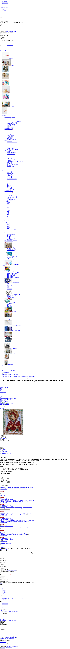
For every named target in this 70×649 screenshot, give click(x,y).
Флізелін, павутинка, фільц (16, 325)
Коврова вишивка (8, 150)
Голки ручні (9, 296)
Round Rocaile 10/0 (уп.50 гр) (12, 196)
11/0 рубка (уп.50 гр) (10, 175)
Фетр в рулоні (9, 237)
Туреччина (8, 144)
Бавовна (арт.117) (10, 157)
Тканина (6, 132)
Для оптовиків (8, 453)
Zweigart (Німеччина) (10, 135)
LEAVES (8, 210)
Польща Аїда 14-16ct (10, 138)
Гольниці (8, 283)
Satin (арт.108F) (9, 162)
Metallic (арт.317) (9, 158)
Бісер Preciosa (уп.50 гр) (9, 171)
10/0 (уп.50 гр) (9, 172)
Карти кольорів (7, 169)
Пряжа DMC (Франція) (11, 248)
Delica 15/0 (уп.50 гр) (10, 194)
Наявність (2, 406)
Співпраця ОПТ (5, 2)
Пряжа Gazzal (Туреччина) (11, 249)
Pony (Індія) (9, 304)
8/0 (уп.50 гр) (9, 185)
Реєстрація (4, 10)
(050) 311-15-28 (10, 45)
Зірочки (8, 208)
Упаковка (8, 230)
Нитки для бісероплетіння (9, 220)
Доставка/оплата (5, 3)
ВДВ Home (12, 106)
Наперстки (8, 286)
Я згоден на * (9, 637)
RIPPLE (8, 214)
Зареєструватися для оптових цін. (8, 596)
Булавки (8, 287)
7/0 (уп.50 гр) (9, 184)
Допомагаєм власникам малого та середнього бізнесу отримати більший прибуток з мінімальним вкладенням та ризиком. (23, 597)
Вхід (3, 9)
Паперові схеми (7, 151)
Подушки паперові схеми (11, 153)
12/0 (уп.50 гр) (9, 176)
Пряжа (13, 247)
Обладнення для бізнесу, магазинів (11, 240)
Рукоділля (4, 589)
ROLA (8, 207)
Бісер (10, 79)
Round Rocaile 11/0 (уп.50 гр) (12, 197)
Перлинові (8, 202)
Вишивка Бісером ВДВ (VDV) (10, 117)
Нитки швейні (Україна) (11, 275)
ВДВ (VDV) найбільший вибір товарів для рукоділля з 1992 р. (13, 598)
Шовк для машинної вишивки (12, 273)
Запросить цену (9, 647)
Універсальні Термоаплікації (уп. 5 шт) (13, 318)
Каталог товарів (3, 49)
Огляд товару (2, 399)
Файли (1, 407)
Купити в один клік (11, 638)
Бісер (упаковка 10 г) (10, 188)
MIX (7, 216)
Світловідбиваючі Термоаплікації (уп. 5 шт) (14, 317)
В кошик (1, 491)
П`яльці (6, 140)
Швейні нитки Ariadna (10, 271)
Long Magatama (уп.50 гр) (11, 199)
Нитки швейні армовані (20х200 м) (13, 277)
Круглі (8, 224)
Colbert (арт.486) (9, 163)
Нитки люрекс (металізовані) (12, 274)
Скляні (8, 203)
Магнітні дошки (9, 285)
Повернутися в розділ (4, 398)
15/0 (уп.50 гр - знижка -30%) (12, 179)
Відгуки (1, 405)
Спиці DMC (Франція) (10, 259)
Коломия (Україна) (10, 137)
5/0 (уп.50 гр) (9, 182)
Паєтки (6, 222)
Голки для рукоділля (10, 297)
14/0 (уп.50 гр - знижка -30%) (12, 178)
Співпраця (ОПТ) (3, 549)
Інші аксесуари (9, 289)
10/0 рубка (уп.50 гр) (10, 173)
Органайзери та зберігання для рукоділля (12, 229)
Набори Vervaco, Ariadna (11, 127)
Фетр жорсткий (9, 235)
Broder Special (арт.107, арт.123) (12, 164)
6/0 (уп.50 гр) (9, 183)
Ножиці (13, 302)
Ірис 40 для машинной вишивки (12, 131)
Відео (1, 408)
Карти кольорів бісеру (10, 189)
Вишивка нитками (8, 120)
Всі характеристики (3, 438)
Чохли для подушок (13, 348)
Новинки (11, 58)
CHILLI (8, 209)
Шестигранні (9, 227)
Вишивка (12, 65)
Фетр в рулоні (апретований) (12, 238)
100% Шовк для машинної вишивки (13, 130)
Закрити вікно (2, 547)
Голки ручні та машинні (16, 294)
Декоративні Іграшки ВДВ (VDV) (12, 123)
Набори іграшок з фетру (9, 241)
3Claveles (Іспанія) (10, 303)
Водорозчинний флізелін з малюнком (11, 149)
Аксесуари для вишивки (9, 128)
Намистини (7, 201)
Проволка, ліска (7, 232)
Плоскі (8, 226)
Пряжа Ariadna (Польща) (11, 250)
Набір (1, 400)
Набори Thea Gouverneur (11, 125)
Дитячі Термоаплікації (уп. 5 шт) (12, 319)
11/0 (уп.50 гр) (9, 174)
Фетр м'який (9, 236)
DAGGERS (9, 218)
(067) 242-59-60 (3, 610)
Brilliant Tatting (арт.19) (10, 166)
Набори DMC (9, 126)
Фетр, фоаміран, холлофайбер (10, 234)
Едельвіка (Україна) (10, 136)
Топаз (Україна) (9, 306)
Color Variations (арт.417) (11, 159)
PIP (7, 206)
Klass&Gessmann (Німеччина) (12, 142)
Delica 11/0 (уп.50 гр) (10, 193)
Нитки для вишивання (8, 129)
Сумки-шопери (10, 364)
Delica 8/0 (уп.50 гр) (10, 195)
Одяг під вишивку (8, 146)
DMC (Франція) (9, 133)
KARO (8, 213)
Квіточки (8, 223)
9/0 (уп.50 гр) (9, 186)
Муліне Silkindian (8, 168)
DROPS (8, 211)
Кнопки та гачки (9, 288)
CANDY (8, 204)
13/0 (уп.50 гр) (9, 177)
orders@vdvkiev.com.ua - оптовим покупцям (10, 611)
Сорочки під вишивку (10, 148)
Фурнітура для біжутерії (9, 231)
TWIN (8, 212)
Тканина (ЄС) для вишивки (11, 139)
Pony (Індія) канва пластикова (12, 134)
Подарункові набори (10, 156)
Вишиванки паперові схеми (11, 152)
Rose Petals (8, 215)
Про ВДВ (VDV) (5, 1)
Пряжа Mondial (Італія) (10, 251)
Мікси (8, 228)
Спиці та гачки (14, 256)
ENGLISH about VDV (6, 599)
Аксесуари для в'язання (16, 264)
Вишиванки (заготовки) (11, 147)
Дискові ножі (14, 311)
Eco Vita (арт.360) (10, 167)
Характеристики (3, 403)
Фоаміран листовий (10, 239)
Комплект (2, 401)
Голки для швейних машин (11, 295)
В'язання (11, 92)
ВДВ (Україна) (2, 449)
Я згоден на (9, 31)
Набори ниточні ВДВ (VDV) (12, 122)
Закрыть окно (2, 648)
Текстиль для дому (15, 336)
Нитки (11, 270)
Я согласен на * (10, 646)
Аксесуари (2, 404)
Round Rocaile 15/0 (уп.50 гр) (12, 198)
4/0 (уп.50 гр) (9, 181)
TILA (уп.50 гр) (9, 200)
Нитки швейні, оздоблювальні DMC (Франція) (15, 272)
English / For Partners (5, 606)
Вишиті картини (15, 353)
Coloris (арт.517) (9, 160)
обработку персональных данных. (12, 646)
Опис (1, 402)
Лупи (7, 284)
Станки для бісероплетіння (11, 145)
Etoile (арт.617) (9, 165)
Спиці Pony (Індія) (10, 257)
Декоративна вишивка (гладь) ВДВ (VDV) (14, 121)
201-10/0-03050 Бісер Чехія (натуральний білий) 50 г (16, 219)
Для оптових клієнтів (4, 7)
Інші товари (18, 482)
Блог (3, 5)
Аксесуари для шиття (15, 282)
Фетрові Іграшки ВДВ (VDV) (12, 119)
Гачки (8, 258)
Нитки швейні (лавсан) (11, 276)
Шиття (11, 99)
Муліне (10, 72)
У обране (2, 499)
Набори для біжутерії (8, 190)
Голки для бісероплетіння (9, 191)
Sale (7, 113)
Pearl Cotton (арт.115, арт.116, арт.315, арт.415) (14, 161)
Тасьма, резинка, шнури (16, 330)
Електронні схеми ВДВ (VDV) (12, 124)
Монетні (8, 225)
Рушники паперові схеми (11, 154)
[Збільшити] (13, 434)
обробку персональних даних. (11, 31)
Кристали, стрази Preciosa (9, 233)
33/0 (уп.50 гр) (9, 187)
